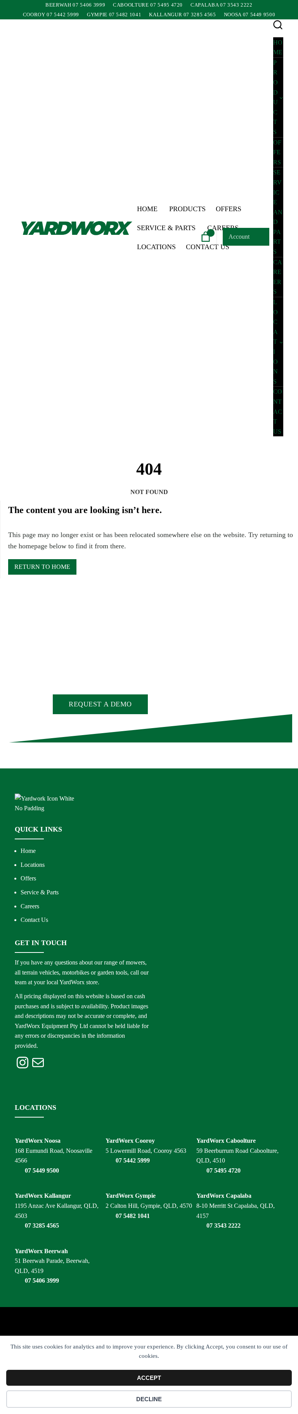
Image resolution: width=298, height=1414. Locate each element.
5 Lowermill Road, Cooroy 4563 (146, 1150)
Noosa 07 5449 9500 (249, 14)
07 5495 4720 (223, 1170)
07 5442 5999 (133, 1160)
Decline (149, 1399)
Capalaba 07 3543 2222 (222, 5)
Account (239, 236)
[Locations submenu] (281, 342)
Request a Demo (100, 704)
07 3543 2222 (223, 1225)
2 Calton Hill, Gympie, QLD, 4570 (149, 1205)
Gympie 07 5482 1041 (114, 14)
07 (29, 1280)
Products (187, 209)
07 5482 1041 (133, 1215)
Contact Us (34, 919)
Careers (30, 906)
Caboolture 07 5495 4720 (148, 5)
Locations (156, 247)
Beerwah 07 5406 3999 (75, 5)
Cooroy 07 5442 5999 (51, 14)
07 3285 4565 (42, 1225)
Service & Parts (166, 228)
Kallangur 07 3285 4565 (182, 14)
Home (147, 209)
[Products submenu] (281, 97)
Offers (228, 209)
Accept (149, 1377)
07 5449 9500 (42, 1170)
